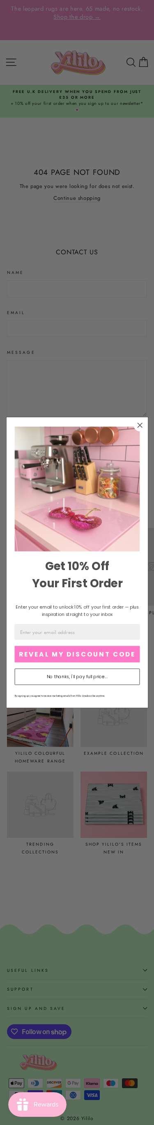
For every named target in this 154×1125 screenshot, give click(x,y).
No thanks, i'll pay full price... (77, 677)
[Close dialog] (139, 425)
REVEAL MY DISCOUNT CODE (77, 654)
